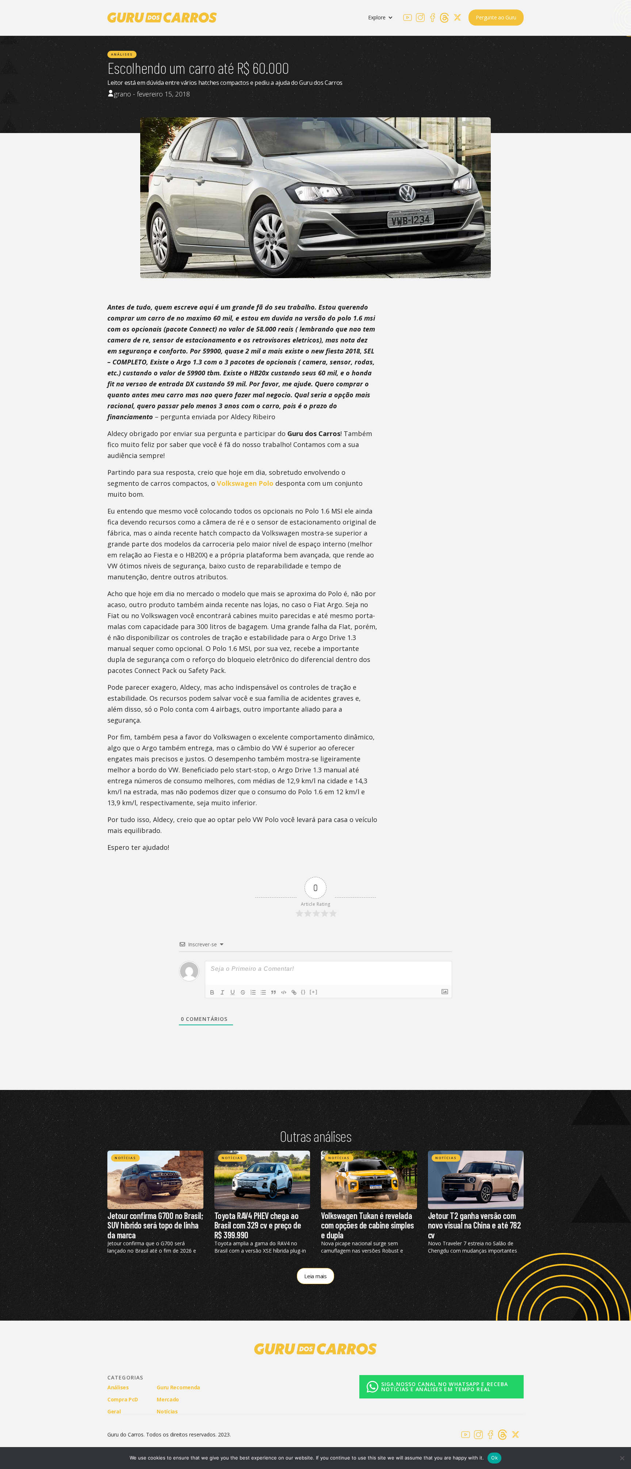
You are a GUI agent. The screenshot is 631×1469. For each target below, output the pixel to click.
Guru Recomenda (178, 1387)
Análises (122, 54)
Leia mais (315, 1276)
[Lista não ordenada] (263, 992)
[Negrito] (212, 992)
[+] (314, 992)
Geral (114, 1411)
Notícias (125, 1157)
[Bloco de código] (284, 992)
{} (303, 992)
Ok (494, 1458)
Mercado (168, 1399)
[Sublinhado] (232, 992)
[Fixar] (243, 992)
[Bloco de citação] (273, 992)
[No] (622, 1458)
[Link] (294, 992)
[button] (380, 17)
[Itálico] (222, 992)
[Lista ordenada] (253, 992)
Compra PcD (122, 1399)
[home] (162, 17)
